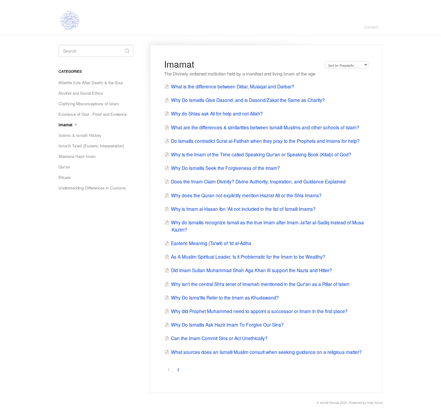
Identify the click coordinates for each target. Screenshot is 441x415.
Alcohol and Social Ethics (80, 93)
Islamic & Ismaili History (79, 135)
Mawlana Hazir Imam (77, 156)
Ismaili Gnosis (329, 402)
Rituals (64, 177)
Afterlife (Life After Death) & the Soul (90, 82)
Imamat (66, 125)
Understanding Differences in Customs (92, 188)
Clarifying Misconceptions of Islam (88, 103)
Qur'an (64, 167)
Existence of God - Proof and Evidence (92, 114)
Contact (371, 27)
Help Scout (374, 402)
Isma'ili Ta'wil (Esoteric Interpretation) (91, 146)
